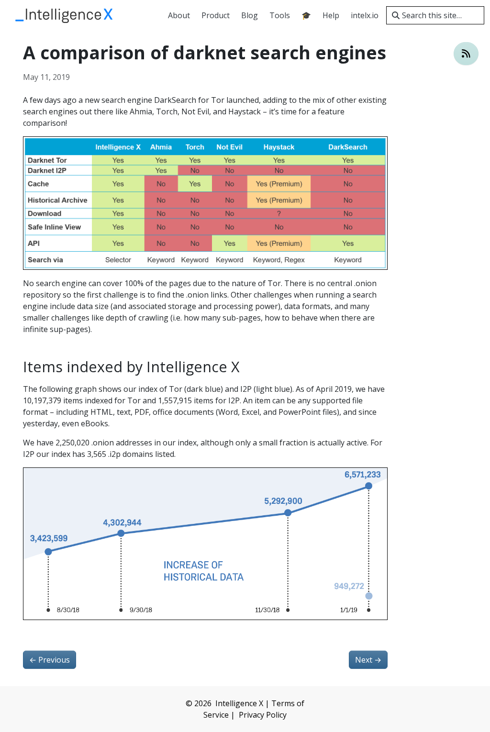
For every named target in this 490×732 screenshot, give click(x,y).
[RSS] (466, 53)
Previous (49, 659)
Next (368, 659)
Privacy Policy (263, 715)
